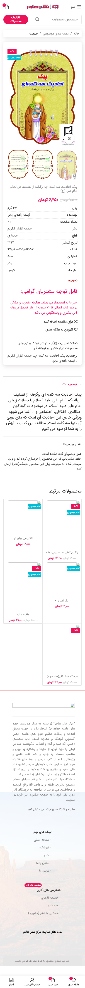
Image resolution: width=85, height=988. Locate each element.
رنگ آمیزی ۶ (62, 601)
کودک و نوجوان (29, 343)
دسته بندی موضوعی (56, 33)
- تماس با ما (43, 862)
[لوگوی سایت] (42, 6)
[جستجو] (37, 19)
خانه (76, 33)
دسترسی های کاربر (43, 889)
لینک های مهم (42, 831)
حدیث (33, 33)
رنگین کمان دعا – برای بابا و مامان (62, 554)
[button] (73, 96)
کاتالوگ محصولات (16, 19)
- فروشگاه (45, 847)
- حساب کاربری (51, 897)
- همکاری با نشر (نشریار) (44, 913)
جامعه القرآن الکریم (19, 355)
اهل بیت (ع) (60, 343)
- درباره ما (45, 870)
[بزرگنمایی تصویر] (69, 138)
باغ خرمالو (23, 614)
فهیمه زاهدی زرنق (63, 360)
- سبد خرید (53, 905)
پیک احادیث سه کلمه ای (49, 355)
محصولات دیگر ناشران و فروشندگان (55, 348)
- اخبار (47, 855)
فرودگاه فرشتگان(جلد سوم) (62, 676)
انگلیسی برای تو (23, 538)
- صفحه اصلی (42, 839)
